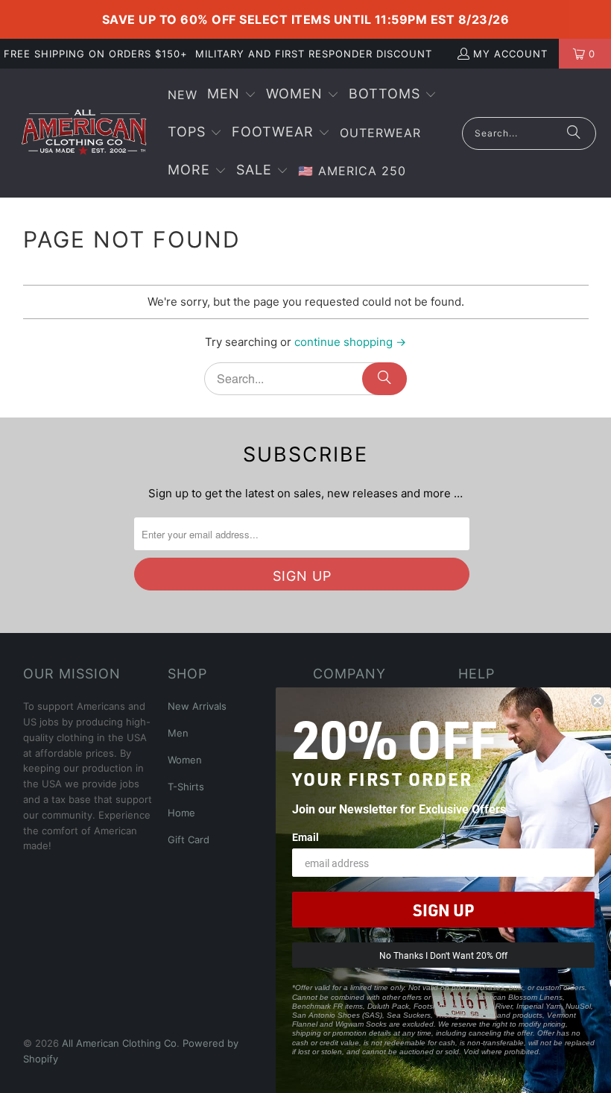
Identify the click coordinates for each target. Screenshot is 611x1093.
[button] (231, 95)
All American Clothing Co (119, 1043)
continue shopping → (350, 342)
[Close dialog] (597, 700)
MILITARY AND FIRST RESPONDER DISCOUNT (313, 54)
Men (178, 733)
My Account (510, 54)
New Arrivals (197, 706)
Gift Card (188, 839)
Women (185, 760)
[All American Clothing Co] (84, 133)
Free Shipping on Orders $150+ (96, 54)
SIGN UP (443, 909)
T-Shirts (186, 787)
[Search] (573, 133)
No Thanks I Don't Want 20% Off (443, 955)
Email (305, 837)
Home (181, 813)
